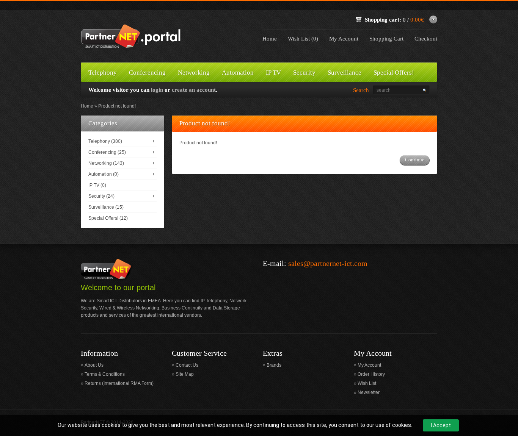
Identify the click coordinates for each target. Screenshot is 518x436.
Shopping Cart (386, 39)
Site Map (185, 374)
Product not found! (117, 106)
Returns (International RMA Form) (119, 383)
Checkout (425, 39)
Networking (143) (106, 163)
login (157, 90)
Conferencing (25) (107, 152)
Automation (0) (103, 174)
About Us (94, 365)
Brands (274, 365)
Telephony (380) (105, 141)
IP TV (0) (97, 185)
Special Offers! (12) (108, 218)
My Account (343, 39)
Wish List (367, 383)
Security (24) (101, 196)
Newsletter (369, 392)
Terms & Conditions (105, 374)
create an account (194, 90)
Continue (414, 160)
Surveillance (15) (106, 207)
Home (269, 39)
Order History (371, 374)
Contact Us (187, 365)
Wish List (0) (303, 39)
